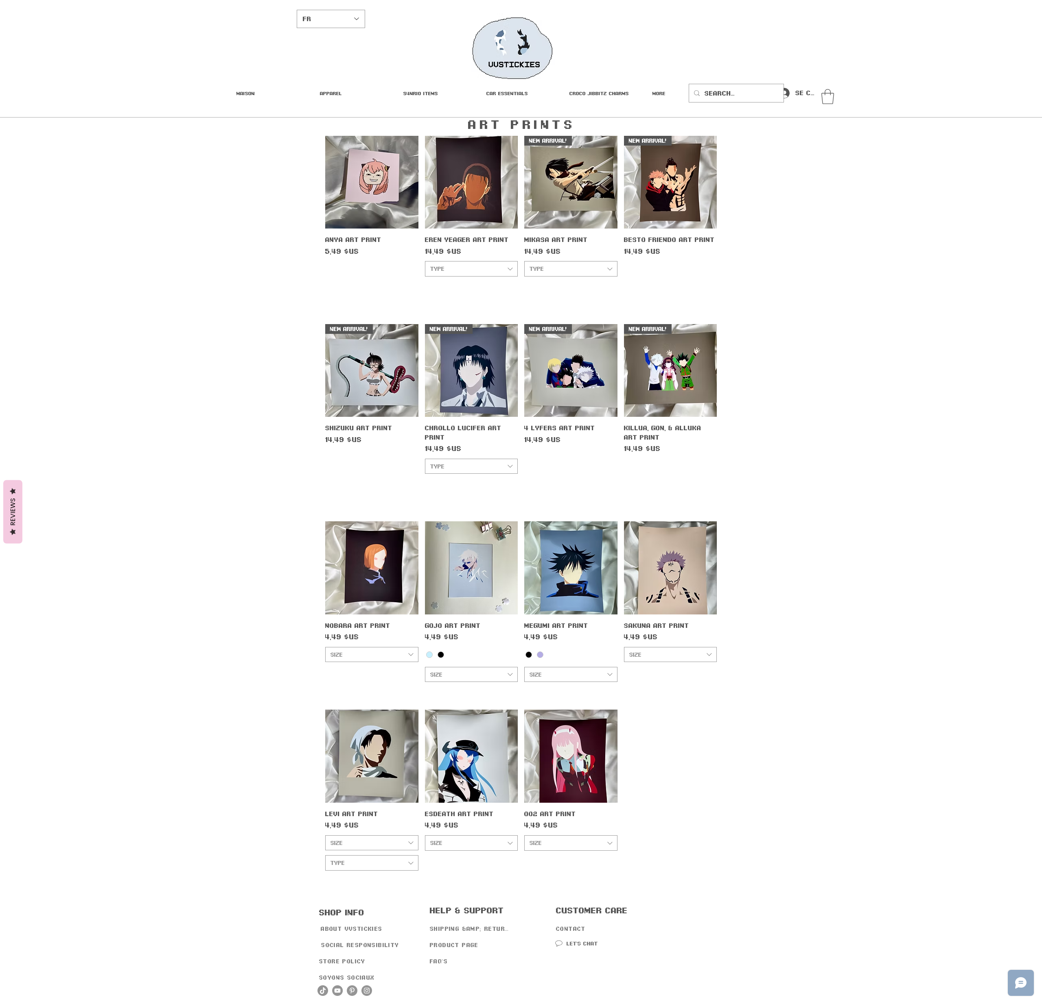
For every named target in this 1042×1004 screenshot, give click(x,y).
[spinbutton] (372, 289)
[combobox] (471, 269)
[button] (521, 93)
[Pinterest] (352, 990)
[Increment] (412, 289)
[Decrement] (331, 289)
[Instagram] (366, 990)
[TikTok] (322, 990)
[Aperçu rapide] (371, 182)
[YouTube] (337, 990)
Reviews (13, 511)
